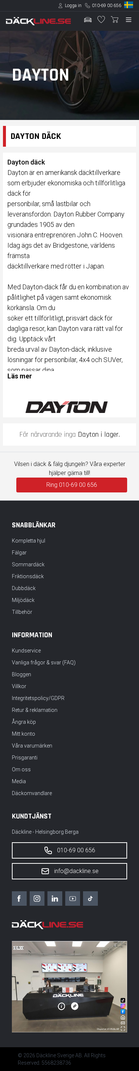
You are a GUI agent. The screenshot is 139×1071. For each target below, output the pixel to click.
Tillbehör (22, 612)
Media (19, 781)
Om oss (21, 769)
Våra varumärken (32, 746)
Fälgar (19, 553)
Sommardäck (28, 564)
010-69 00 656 (106, 5)
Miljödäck (23, 600)
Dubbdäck (24, 588)
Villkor (19, 686)
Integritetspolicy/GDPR (38, 698)
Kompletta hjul (28, 541)
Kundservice (26, 651)
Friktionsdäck (28, 576)
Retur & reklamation (34, 710)
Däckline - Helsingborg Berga (45, 832)
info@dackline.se (76, 871)
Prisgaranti (24, 758)
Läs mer (19, 376)
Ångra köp (24, 722)
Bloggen (21, 674)
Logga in (73, 5)
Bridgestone (70, 245)
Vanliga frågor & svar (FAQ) (44, 662)
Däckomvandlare (32, 793)
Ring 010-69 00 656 (71, 484)
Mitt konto (23, 734)
